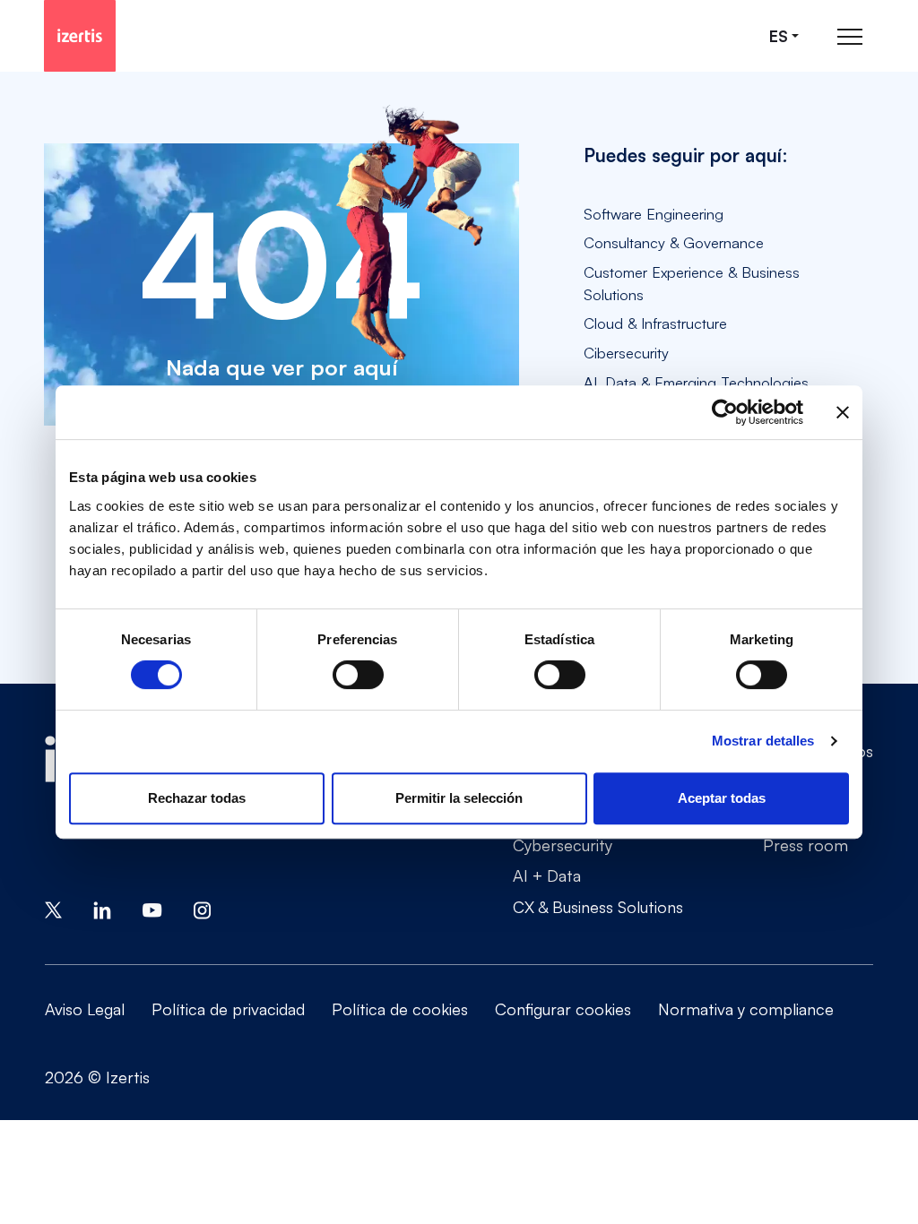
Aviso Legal (85, 1009)
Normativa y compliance (746, 1009)
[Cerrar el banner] (842, 412)
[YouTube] (152, 908)
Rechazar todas (197, 798)
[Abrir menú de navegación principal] (850, 36)
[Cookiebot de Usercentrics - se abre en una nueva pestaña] (724, 412)
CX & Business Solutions (598, 907)
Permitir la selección (459, 798)
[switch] (358, 674)
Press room (805, 845)
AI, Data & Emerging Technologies (696, 382)
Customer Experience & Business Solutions (692, 283)
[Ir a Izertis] (80, 36)
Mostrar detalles (763, 740)
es (778, 36)
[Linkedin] (102, 908)
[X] (53, 908)
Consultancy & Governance (674, 242)
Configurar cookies (563, 1009)
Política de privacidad (228, 1009)
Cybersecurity (562, 845)
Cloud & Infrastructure (655, 323)
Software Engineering (653, 213)
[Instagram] (203, 908)
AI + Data (547, 875)
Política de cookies (400, 1009)
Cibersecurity (626, 352)
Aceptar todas (722, 798)
